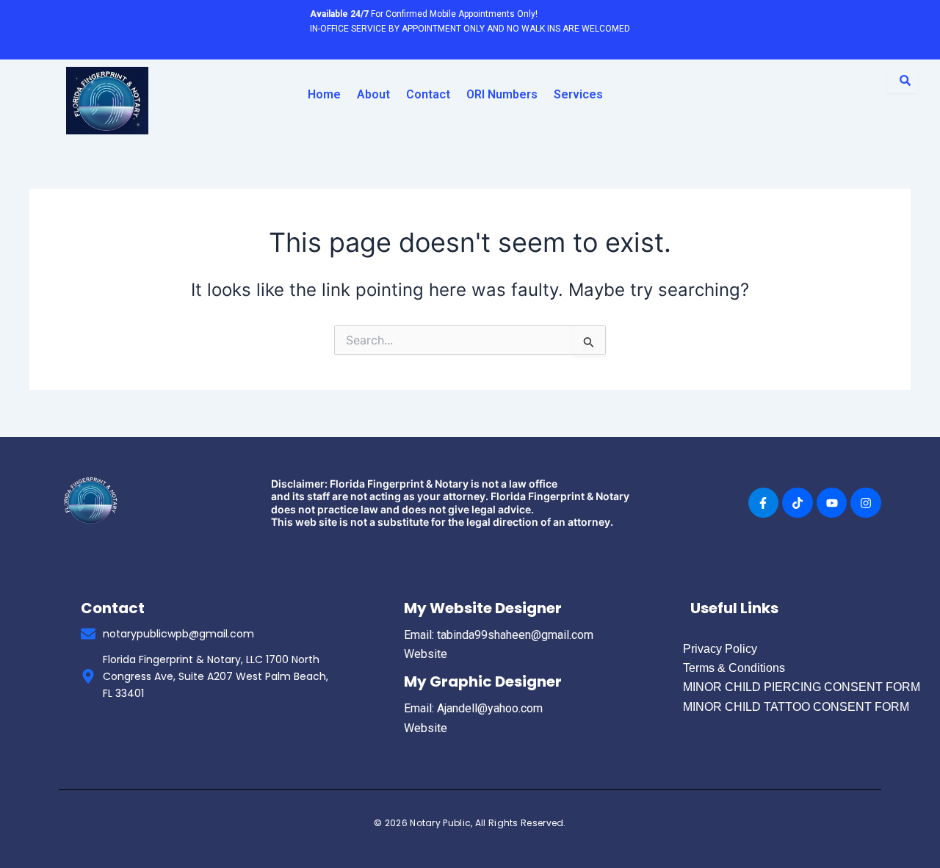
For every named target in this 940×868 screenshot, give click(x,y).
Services (578, 94)
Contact (428, 94)
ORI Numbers (502, 94)
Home (324, 94)
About (373, 94)
